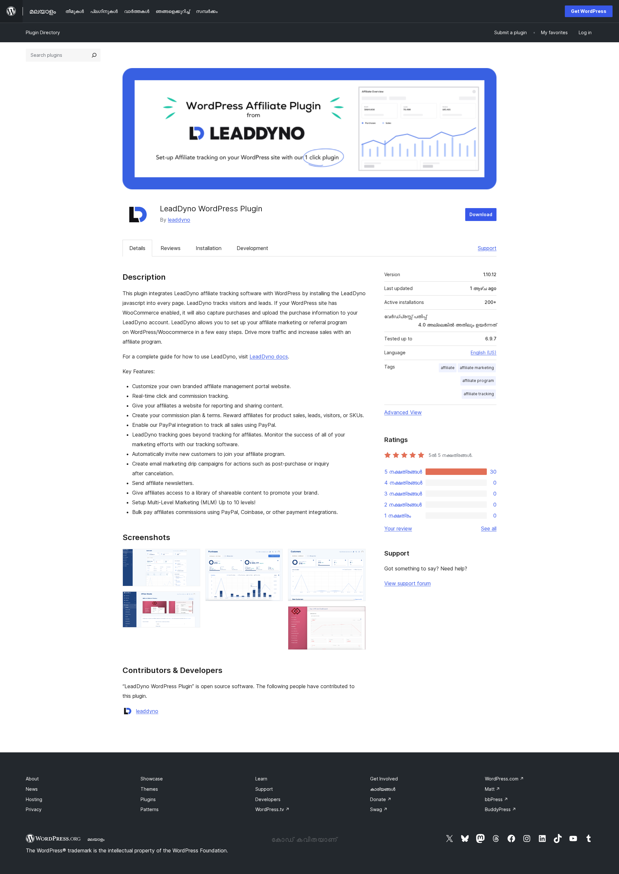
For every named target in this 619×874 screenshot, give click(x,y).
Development (252, 248)
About (32, 778)
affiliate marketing (477, 367)
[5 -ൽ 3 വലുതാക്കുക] (274, 557)
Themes (149, 789)
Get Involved (384, 778)
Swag (379, 809)
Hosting (34, 799)
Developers (267, 799)
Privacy (34, 809)
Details (137, 248)
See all (488, 528)
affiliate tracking (479, 393)
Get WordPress (588, 11)
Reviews (171, 248)
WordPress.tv (272, 809)
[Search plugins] (94, 55)
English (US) (483, 352)
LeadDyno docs (269, 356)
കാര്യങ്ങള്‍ (382, 789)
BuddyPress (500, 809)
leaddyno (179, 219)
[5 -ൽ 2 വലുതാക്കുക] (191, 600)
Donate (380, 799)
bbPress (496, 799)
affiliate (448, 367)
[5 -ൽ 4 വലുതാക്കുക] (357, 557)
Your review (398, 528)
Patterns (150, 809)
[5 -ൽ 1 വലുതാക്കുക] (191, 557)
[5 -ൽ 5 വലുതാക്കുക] (357, 615)
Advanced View (403, 412)
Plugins (148, 799)
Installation (208, 248)
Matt (492, 789)
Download (480, 214)
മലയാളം (95, 839)
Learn (261, 778)
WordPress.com (504, 778)
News (32, 789)
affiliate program (478, 380)
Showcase (152, 778)
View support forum (407, 583)
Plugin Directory (43, 32)
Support (487, 248)
